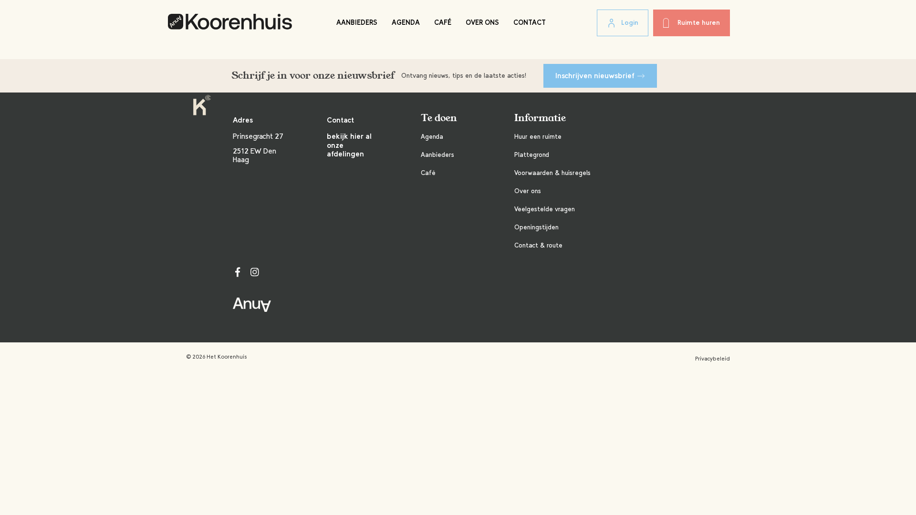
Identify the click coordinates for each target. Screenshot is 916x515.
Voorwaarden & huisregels (552, 173)
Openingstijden (536, 227)
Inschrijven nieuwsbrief (595, 75)
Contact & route (538, 245)
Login (629, 23)
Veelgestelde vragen (544, 209)
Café (442, 22)
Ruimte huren (698, 23)
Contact (529, 22)
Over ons (482, 22)
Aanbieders (356, 22)
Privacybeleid (712, 358)
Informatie (540, 118)
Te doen (439, 118)
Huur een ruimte (538, 137)
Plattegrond (531, 155)
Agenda (406, 22)
